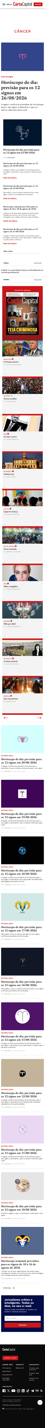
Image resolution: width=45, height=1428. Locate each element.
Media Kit (20, 1368)
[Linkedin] (23, 1390)
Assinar (22, 1325)
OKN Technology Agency (26, 1409)
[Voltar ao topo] (40, 1402)
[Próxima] (39, 718)
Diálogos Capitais (6, 1379)
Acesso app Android (34, 1369)
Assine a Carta (10, 1358)
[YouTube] (13, 1390)
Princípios (6, 1368)
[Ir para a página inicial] (22, 4)
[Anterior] (6, 718)
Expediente (7, 1375)
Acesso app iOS (34, 1374)
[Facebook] (4, 1390)
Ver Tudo (37, 263)
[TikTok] (27, 1390)
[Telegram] (32, 1390)
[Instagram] (18, 1390)
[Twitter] (8, 1390)
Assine (38, 4)
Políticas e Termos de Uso (11, 1404)
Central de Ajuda (33, 1379)
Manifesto (6, 1371)
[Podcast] (37, 1390)
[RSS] (41, 1391)
